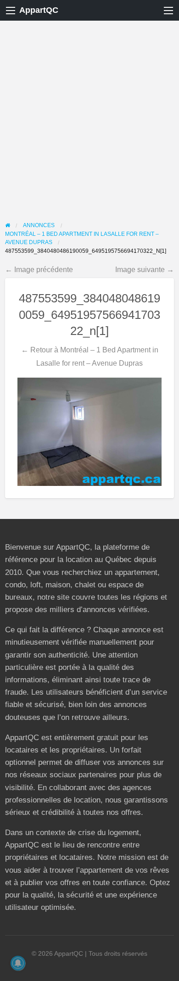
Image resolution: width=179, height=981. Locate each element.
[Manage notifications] (18, 963)
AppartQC (38, 10)
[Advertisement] (89, 114)
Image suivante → (144, 269)
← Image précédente (39, 269)
